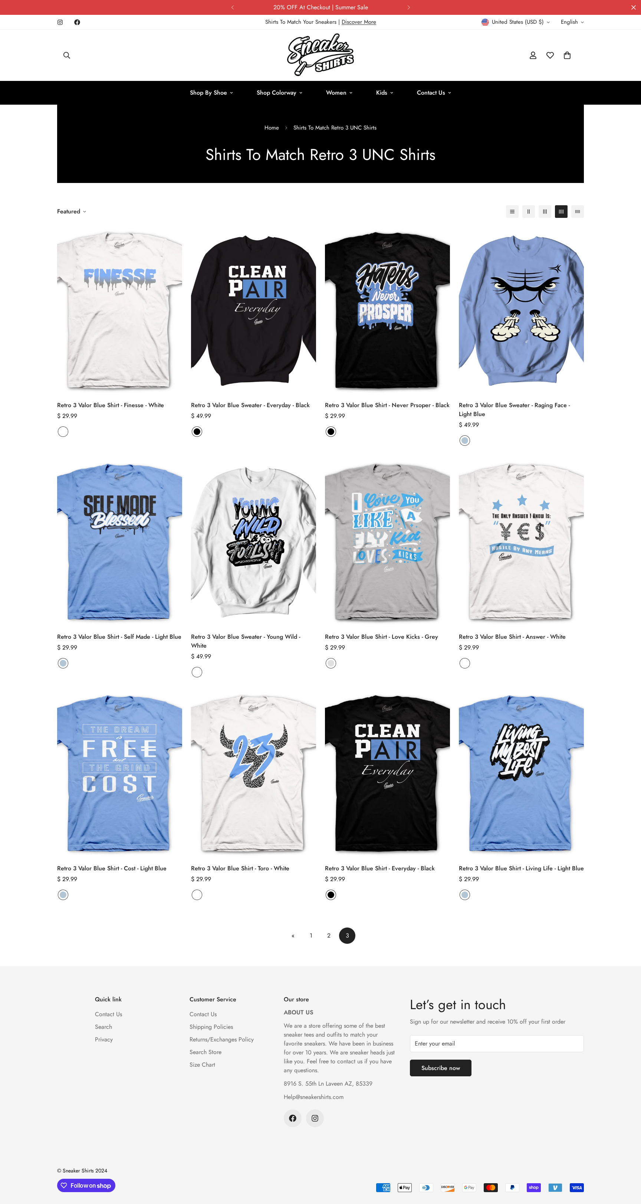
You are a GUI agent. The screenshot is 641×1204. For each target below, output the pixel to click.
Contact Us (431, 92)
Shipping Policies (211, 1027)
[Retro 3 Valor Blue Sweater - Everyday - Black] (253, 310)
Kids (381, 92)
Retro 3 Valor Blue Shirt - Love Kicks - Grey (381, 636)
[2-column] (528, 211)
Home (271, 128)
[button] (567, 55)
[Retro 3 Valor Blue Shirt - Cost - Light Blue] (119, 773)
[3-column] (545, 211)
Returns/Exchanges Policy (222, 1039)
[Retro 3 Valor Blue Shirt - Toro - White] (253, 773)
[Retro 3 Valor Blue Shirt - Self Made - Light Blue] (119, 541)
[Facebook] (77, 22)
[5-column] (577, 211)
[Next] (408, 7)
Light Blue (465, 440)
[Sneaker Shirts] (320, 55)
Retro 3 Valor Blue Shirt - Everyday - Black (380, 868)
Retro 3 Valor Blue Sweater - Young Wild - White (245, 641)
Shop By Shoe (208, 92)
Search (103, 1027)
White (63, 431)
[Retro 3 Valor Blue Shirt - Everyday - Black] (387, 773)
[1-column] (512, 211)
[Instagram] (60, 22)
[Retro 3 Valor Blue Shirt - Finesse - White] (119, 310)
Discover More (359, 22)
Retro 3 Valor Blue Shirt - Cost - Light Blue (112, 868)
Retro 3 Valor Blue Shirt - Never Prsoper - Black (387, 405)
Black (197, 431)
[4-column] (561, 211)
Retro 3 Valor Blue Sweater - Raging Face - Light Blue (514, 409)
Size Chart (202, 1064)
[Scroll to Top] (626, 1163)
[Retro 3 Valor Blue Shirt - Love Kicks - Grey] (387, 541)
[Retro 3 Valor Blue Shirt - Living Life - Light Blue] (521, 773)
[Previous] (232, 7)
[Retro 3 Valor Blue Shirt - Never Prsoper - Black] (387, 310)
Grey (331, 663)
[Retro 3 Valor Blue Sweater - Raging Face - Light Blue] (521, 310)
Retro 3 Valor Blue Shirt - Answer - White (512, 636)
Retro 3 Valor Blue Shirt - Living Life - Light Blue (521, 868)
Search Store (205, 1052)
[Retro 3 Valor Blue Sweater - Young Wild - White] (253, 541)
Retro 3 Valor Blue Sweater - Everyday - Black (250, 405)
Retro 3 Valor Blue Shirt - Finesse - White (110, 405)
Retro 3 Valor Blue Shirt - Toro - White (240, 868)
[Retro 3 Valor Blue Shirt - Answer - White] (521, 541)
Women (336, 92)
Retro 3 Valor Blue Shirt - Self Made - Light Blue (119, 636)
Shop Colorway (276, 92)
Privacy (104, 1039)
